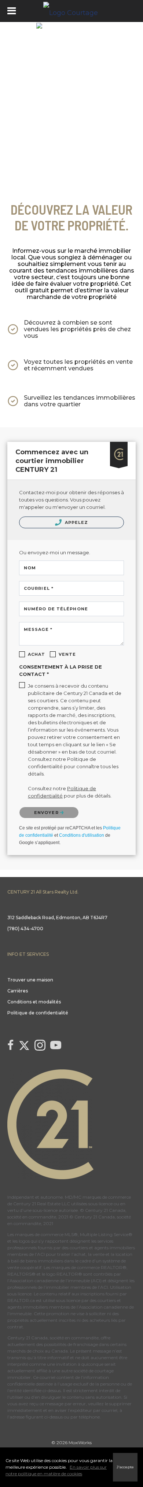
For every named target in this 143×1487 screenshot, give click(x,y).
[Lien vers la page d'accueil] (71, 11)
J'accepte (125, 1467)
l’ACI (40, 1254)
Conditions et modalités (34, 1002)
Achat (36, 654)
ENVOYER (47, 812)
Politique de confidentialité (37, 1013)
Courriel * (39, 588)
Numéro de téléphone (56, 608)
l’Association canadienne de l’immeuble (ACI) (54, 1280)
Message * (38, 629)
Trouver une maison (30, 980)
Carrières (17, 991)
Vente (67, 654)
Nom (30, 567)
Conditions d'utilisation (81, 835)
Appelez (75, 522)
